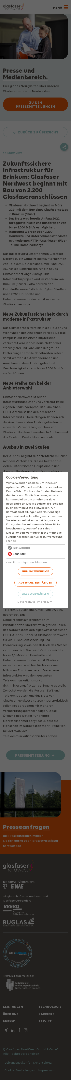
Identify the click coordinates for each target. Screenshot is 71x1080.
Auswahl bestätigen (35, 582)
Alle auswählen (35, 593)
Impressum (44, 601)
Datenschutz (26, 601)
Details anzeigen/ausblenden (26, 562)
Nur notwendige (35, 571)
